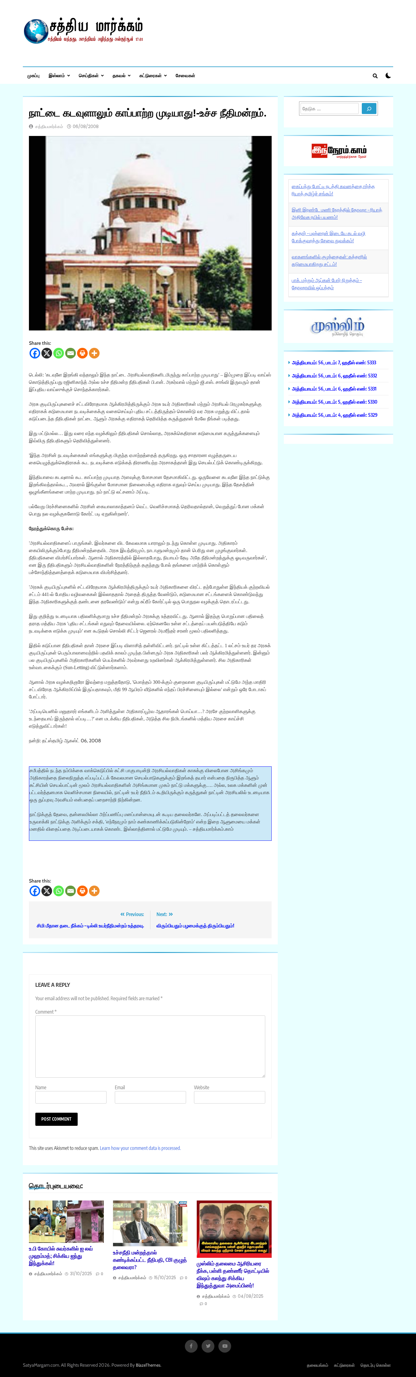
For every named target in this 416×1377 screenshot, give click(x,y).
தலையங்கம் (317, 1365)
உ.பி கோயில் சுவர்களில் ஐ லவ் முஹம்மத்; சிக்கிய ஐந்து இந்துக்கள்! (61, 1255)
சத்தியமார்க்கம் (49, 126)
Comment (46, 1012)
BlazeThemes (148, 1365)
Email (120, 1087)
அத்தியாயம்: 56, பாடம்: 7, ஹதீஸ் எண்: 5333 (334, 362)
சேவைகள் (185, 75)
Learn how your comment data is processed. (140, 1148)
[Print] (82, 353)
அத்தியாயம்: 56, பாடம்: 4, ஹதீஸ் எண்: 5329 (335, 415)
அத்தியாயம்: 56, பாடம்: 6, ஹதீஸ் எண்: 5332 (334, 375)
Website (201, 1087)
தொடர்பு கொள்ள (376, 1365)
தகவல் (119, 75)
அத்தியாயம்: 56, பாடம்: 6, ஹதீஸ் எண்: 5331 (334, 388)
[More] (94, 353)
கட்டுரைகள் (150, 75)
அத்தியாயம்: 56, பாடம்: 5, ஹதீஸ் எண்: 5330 (334, 401)
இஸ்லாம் (57, 75)
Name (40, 1087)
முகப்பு (33, 75)
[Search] (369, 108)
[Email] (70, 353)
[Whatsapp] (58, 353)
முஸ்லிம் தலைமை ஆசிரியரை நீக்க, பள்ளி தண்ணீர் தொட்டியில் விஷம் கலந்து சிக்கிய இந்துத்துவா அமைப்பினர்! (233, 1274)
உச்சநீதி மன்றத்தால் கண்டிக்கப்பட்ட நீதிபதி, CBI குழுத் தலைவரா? (150, 1259)
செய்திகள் (89, 75)
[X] (46, 353)
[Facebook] (35, 353)
